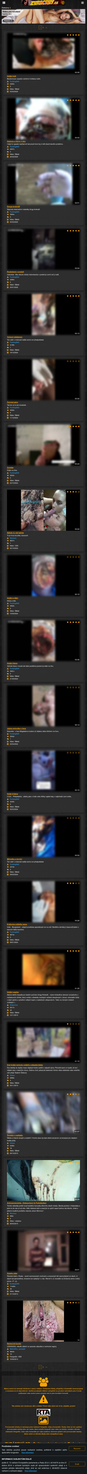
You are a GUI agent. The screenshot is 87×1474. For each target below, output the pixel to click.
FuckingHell (14, 81)
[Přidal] (7, 81)
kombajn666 (14, 1284)
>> (46, 27)
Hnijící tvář (11, 76)
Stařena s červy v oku (16, 141)
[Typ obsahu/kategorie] (7, 89)
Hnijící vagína (13, 992)
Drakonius (14, 1005)
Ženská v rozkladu (15, 1135)
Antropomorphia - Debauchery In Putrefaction (26, 1203)
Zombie (10, 467)
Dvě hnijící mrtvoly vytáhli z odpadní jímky (25, 1065)
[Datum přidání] (7, 91)
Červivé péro (12, 402)
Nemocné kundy (14, 1343)
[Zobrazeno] (8, 84)
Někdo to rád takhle (15, 532)
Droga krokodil (13, 206)
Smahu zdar (12, 1273)
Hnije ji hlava (12, 793)
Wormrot (13, 538)
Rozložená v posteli (15, 271)
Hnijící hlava (12, 663)
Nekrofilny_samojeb (17, 1349)
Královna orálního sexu (17, 924)
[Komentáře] (8, 86)
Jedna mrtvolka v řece (16, 728)
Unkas (12, 1075)
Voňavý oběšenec (14, 337)
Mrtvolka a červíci (14, 859)
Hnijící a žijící (12, 598)
